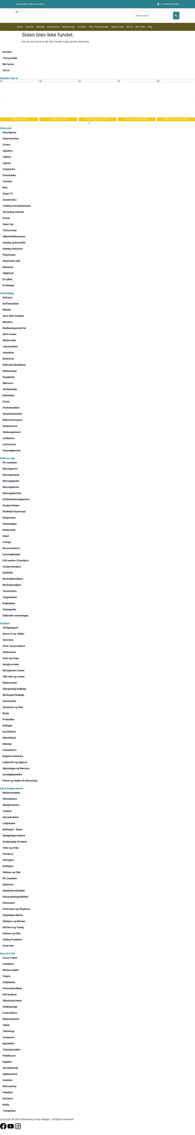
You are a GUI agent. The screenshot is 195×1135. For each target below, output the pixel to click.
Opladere (8, 150)
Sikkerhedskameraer (14, 236)
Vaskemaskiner (11, 407)
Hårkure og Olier (12, 872)
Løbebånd (8, 963)
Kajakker (7, 1061)
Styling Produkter (12, 939)
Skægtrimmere (11, 805)
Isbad (6, 536)
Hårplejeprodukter (13, 915)
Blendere (7, 322)
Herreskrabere (11, 817)
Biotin (6, 713)
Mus (5, 187)
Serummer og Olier (13, 707)
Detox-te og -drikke (13, 633)
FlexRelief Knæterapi (14, 511)
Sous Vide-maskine (13, 315)
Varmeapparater (12, 450)
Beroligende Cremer (14, 670)
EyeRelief (8, 572)
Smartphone (9, 132)
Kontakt (7, 52)
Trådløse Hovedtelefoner (17, 205)
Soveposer (8, 1037)
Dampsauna (9, 517)
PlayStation (9, 254)
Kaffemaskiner (11, 303)
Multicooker (9, 340)
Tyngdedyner (10, 597)
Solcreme (8, 639)
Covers (6, 144)
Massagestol (10, 468)
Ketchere (8, 1098)
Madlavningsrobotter (14, 328)
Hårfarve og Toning (13, 927)
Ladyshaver (9, 823)
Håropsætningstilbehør (16, 896)
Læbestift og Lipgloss (15, 762)
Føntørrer (8, 853)
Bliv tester (140, 27)
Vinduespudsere (12, 432)
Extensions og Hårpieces (16, 909)
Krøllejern (8, 866)
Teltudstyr (8, 1031)
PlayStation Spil (11, 261)
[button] (1, 101)
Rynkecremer (10, 682)
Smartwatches (11, 138)
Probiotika (8, 719)
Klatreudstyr (10, 1086)
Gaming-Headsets (13, 248)
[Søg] (176, 15)
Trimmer (7, 811)
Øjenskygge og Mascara (16, 768)
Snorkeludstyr (10, 1067)
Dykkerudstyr (10, 1074)
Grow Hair (8, 945)
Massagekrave (11, 487)
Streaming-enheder (13, 212)
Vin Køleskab (10, 389)
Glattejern (8, 860)
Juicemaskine (10, 346)
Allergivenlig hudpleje (14, 688)
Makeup (7, 743)
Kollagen (7, 725)
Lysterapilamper (11, 554)
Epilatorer (8, 884)
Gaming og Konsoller (14, 242)
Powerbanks (9, 175)
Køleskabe (8, 395)
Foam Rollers (10, 1012)
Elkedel (7, 309)
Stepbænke (9, 982)
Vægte (6, 976)
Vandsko (7, 1080)
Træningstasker (11, 1049)
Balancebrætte (11, 1019)
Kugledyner (9, 603)
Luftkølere (8, 438)
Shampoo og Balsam (14, 921)
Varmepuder (9, 609)
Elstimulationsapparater (16, 499)
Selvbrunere (9, 652)
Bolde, (6, 1104)
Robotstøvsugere (12, 419)
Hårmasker (9, 902)
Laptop (6, 163)
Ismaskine (8, 352)
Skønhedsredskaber (14, 890)
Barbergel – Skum (12, 829)
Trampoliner (9, 1110)
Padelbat (8, 1092)
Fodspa (7, 542)
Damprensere (10, 426)
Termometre (9, 591)
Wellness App (68, 27)
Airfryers (7, 297)
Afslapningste (10, 627)
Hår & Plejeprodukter (99, 27)
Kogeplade (8, 377)
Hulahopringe (10, 1006)
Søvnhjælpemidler (12, 774)
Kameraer (8, 267)
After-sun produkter (14, 646)
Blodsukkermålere (13, 578)
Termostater (10, 230)
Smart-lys (8, 224)
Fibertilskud (9, 737)
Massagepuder (11, 481)
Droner (6, 218)
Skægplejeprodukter (14, 835)
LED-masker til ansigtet (16, 560)
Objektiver (8, 273)
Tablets (7, 156)
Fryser (6, 401)
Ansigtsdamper (11, 505)
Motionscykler (11, 970)
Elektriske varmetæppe (15, 615)
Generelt (29, 27)
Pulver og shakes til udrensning (20, 780)
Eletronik (40, 27)
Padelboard (9, 1055)
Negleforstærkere (13, 756)
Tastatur (7, 181)
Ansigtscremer (11, 664)
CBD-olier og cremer (14, 676)
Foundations (10, 750)
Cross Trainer (10, 957)
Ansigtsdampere (12, 566)
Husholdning (53, 27)
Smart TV (8, 193)
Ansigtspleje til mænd (15, 841)
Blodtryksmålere (12, 585)
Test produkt (10, 58)
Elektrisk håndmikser (14, 364)
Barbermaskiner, (11, 792)
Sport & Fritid (117, 27)
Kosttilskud (9, 731)
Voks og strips (11, 658)
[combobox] (153, 15)
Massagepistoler (12, 493)
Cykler (6, 1025)
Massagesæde (11, 474)
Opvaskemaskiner (12, 413)
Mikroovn (8, 383)
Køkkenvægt (10, 371)
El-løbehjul (8, 285)
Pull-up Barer (10, 994)
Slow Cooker (10, 334)
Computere (9, 169)
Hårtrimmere (10, 798)
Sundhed (82, 27)
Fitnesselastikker (12, 988)
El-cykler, (8, 279)
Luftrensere (9, 444)
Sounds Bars (10, 199)
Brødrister (8, 358)
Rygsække (8, 1043)
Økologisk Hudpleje (13, 695)
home (20, 27)
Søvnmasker (9, 701)
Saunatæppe (10, 523)
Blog (150, 27)
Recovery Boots (11, 548)
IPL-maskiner (10, 462)
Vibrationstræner (12, 1000)
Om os (129, 27)
